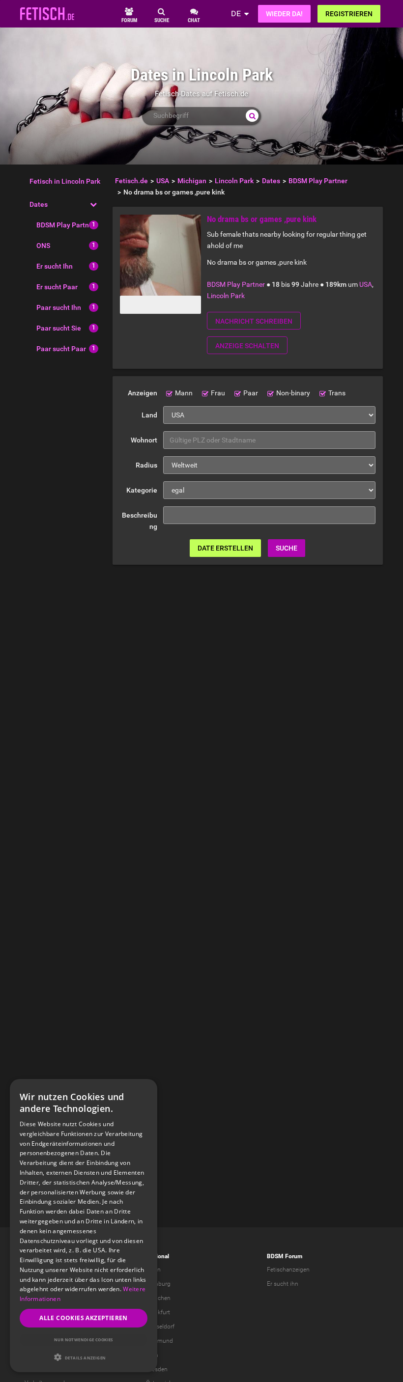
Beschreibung (139, 520)
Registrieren (349, 14)
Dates (38, 204)
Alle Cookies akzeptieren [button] (83, 1318)
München (158, 1298)
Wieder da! (284, 14)
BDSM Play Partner (65, 225)
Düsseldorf (160, 1326)
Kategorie (141, 490)
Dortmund (159, 1340)
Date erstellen (225, 548)
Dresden (157, 1369)
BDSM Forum (284, 1256)
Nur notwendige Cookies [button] (83, 1339)
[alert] (83, 1225)
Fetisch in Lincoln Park (64, 181)
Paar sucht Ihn (58, 307)
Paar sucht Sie (58, 328)
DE (236, 13)
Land (149, 415)
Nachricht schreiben (253, 321)
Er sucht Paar (57, 287)
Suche (286, 548)
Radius (146, 465)
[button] (83, 1357)
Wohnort (144, 440)
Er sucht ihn (282, 1283)
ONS (43, 245)
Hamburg (158, 1283)
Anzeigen (142, 393)
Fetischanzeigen (288, 1269)
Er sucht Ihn (54, 266)
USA (365, 284)
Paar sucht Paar (61, 349)
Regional (157, 1256)
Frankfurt (158, 1312)
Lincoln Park (226, 296)
